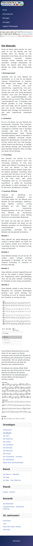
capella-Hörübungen (10, 26)
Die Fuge (6, 477)
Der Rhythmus (8, 439)
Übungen (5, 18)
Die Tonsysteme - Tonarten (12, 457)
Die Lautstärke (8, 445)
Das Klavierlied (8, 504)
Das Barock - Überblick (11, 474)
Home (4, 10)
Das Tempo (7, 442)
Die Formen (7, 454)
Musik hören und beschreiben (13, 462)
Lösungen (6, 22)
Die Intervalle (7, 448)
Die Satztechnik (8, 460)
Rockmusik (7, 521)
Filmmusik (6, 529)
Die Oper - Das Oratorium (12, 480)
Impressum (16, 541)
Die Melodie (7, 433)
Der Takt (6, 436)
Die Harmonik (7, 451)
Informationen (7, 14)
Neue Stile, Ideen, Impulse (12, 527)
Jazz (4, 524)
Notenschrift (7, 430)
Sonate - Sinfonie (9, 492)
